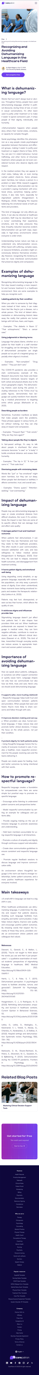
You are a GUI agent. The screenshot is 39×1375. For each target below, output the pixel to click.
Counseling (19, 1226)
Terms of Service (19, 1342)
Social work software (19, 1256)
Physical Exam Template (19, 1290)
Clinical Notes (19, 1183)
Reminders (19, 1207)
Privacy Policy (19, 1339)
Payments (19, 1195)
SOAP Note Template (19, 1281)
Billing (19, 1192)
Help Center (19, 1333)
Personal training (19, 1253)
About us (19, 1324)
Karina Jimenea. (21, 69)
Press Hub (20, 1318)
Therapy (19, 1217)
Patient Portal (19, 1186)
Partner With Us (19, 1312)
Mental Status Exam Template (19, 1287)
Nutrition (19, 1259)
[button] (36, 3)
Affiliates (19, 1315)
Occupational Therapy (19, 1238)
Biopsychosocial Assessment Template (19, 1299)
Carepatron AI (20, 1321)
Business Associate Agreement (19, 1336)
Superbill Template (19, 1275)
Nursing (19, 1247)
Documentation (19, 1198)
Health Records (19, 1174)
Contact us (19, 1345)
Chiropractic (19, 1220)
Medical (19, 1265)
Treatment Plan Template (19, 1293)
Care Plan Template (19, 1296)
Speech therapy (19, 1262)
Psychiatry (20, 1250)
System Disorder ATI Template (19, 1302)
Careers (19, 1327)
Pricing (20, 1330)
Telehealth (19, 1180)
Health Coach (19, 1235)
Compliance (19, 1204)
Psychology (19, 1223)
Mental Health (19, 1244)
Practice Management (19, 1177)
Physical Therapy (19, 1232)
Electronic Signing (19, 1201)
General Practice (19, 1229)
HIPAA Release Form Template (19, 1284)
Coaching (19, 1241)
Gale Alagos (12, 67)
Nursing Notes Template (19, 1278)
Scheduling (19, 1189)
